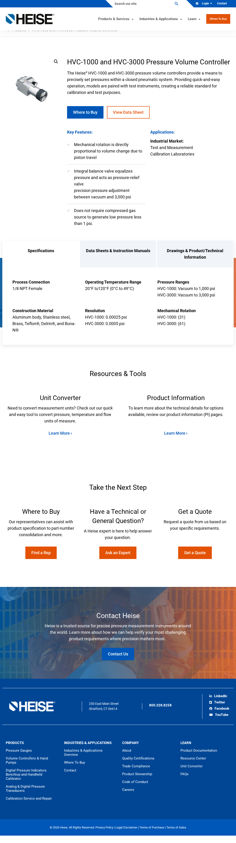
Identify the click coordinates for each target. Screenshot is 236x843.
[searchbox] (145, 3)
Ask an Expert (117, 552)
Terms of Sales (176, 827)
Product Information (176, 398)
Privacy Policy (104, 827)
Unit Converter (60, 398)
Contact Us (118, 654)
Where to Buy (85, 112)
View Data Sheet (128, 112)
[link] (218, 696)
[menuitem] (220, 3)
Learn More (60, 433)
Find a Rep (41, 552)
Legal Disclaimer (126, 827)
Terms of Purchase (152, 827)
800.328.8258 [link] (160, 705)
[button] (56, 61)
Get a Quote (195, 552)
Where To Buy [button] (218, 19)
